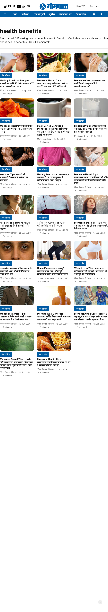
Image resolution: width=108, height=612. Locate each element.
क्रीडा (52, 14)
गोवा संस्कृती (39, 14)
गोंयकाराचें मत (65, 14)
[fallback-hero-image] (17, 62)
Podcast (95, 6)
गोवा (15, 14)
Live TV (80, 6)
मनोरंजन (25, 14)
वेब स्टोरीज (81, 14)
